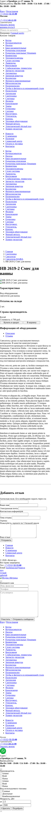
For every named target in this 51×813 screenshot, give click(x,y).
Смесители (10, 256)
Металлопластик (13, 83)
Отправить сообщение (23, 619)
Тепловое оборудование (16, 121)
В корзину (31, 322)
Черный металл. (12, 124)
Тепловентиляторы (14, 58)
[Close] (1, 581)
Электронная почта (9, 508)
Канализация (11, 103)
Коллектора (10, 78)
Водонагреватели (13, 43)
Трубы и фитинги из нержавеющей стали (24, 88)
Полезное (9, 138)
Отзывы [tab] (9, 336)
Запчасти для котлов (14, 70)
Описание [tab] (10, 333)
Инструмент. (11, 114)
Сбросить (5, 808)
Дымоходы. (10, 63)
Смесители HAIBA (14, 259)
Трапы (8, 106)
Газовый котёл (17, 33)
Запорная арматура (14, 76)
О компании (11, 136)
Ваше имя (4, 505)
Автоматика (11, 73)
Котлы (8, 40)
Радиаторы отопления (15, 50)
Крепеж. (9, 119)
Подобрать (18, 808)
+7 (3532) (8, 14)
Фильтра (9, 101)
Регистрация (12, 11)
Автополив (10, 93)
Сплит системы (12, 60)
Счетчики (10, 98)
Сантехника (11, 96)
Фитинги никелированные (17, 81)
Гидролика (10, 108)
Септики (9, 111)
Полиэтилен (11, 91)
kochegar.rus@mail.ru (15, 568)
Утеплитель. (11, 116)
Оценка (3, 520)
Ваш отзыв (5, 537)
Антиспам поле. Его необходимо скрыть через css (23, 499)
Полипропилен (12, 86)
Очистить (5, 619)
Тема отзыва (5, 517)
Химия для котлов (13, 129)
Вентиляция (11, 65)
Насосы (9, 45)
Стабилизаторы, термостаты (18, 68)
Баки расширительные (15, 48)
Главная (9, 251)
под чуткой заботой (3, 573)
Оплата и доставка (14, 143)
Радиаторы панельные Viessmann (20, 53)
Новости (9, 133)
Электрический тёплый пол (18, 126)
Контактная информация (11, 511)
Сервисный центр (13, 141)
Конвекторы (11, 55)
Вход (2, 11)
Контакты (10, 146)
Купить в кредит (11, 322)
